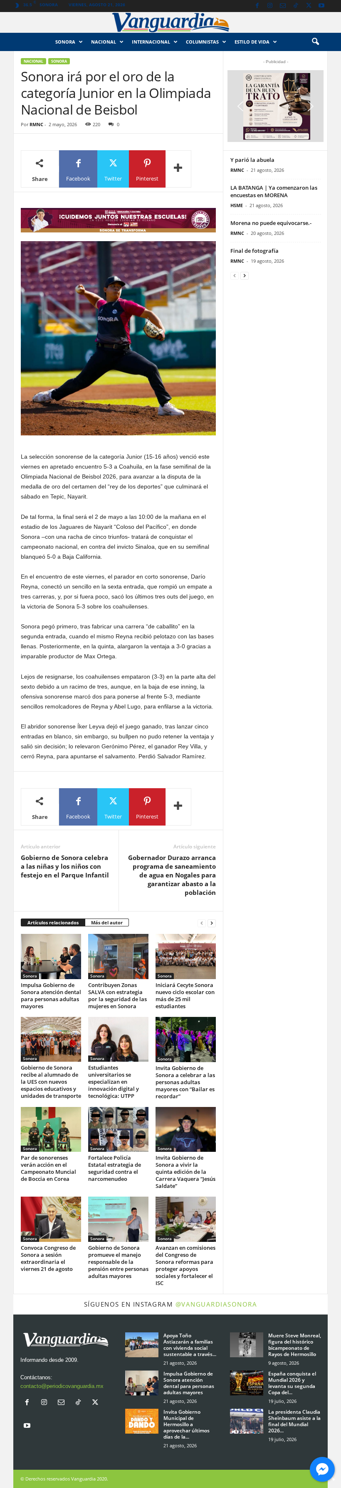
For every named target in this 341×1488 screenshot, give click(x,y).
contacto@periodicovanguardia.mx (62, 1386)
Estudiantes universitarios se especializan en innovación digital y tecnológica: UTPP (113, 1082)
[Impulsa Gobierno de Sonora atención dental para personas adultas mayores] (51, 956)
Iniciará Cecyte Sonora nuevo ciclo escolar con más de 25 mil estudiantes (185, 995)
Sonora (65, 42)
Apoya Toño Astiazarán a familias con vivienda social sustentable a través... (189, 1345)
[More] (178, 169)
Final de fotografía (254, 250)
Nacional (103, 42)
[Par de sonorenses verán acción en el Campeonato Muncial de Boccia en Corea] (51, 1129)
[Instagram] (270, 6)
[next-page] (212, 923)
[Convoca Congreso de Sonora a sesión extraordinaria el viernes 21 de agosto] (51, 1219)
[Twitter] (309, 6)
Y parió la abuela (252, 160)
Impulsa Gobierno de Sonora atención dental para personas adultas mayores (51, 995)
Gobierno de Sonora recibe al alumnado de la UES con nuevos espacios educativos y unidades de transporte (51, 1082)
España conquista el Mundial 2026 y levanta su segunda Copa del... (292, 1383)
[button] (315, 42)
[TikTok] (296, 6)
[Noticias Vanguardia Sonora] (170, 22)
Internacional (151, 42)
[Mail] (283, 6)
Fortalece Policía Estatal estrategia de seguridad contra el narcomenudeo (114, 1168)
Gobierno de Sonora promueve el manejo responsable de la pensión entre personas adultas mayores (118, 1262)
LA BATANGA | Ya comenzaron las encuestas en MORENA (273, 191)
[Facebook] (257, 6)
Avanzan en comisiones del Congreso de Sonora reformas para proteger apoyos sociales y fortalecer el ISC (185, 1265)
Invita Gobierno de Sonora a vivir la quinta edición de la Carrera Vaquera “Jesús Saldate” (185, 1172)
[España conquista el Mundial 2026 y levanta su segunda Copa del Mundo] (246, 1383)
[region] (118, 220)
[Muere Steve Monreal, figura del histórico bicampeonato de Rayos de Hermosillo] (246, 1344)
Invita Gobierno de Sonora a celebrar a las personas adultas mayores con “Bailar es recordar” (185, 1082)
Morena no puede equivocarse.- (270, 223)
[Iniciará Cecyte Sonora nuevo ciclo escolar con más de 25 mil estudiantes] (186, 956)
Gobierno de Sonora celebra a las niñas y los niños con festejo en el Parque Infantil (65, 866)
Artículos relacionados (53, 922)
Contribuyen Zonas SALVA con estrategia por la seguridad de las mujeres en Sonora (117, 995)
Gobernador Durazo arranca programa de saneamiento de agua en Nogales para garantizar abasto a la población (172, 875)
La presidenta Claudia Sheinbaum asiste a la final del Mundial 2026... (294, 1421)
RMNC (36, 124)
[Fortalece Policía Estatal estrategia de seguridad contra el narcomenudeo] (118, 1129)
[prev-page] (202, 923)
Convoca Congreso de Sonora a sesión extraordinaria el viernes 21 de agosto (48, 1258)
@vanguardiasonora (216, 1304)
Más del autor (107, 922)
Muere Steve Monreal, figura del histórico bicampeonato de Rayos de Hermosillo (294, 1345)
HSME (236, 205)
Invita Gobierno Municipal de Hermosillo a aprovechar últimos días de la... (186, 1424)
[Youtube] (321, 6)
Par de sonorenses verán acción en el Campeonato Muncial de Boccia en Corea (48, 1168)
